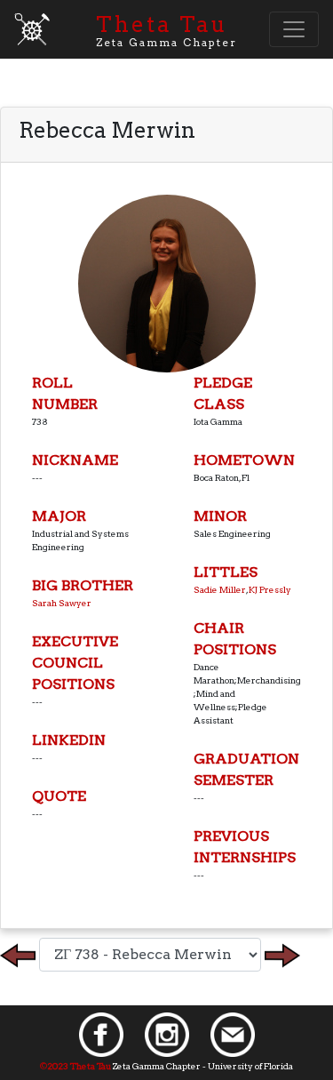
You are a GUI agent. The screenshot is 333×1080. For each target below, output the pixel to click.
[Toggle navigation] (294, 29)
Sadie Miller (220, 589)
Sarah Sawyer (61, 602)
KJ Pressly (270, 589)
